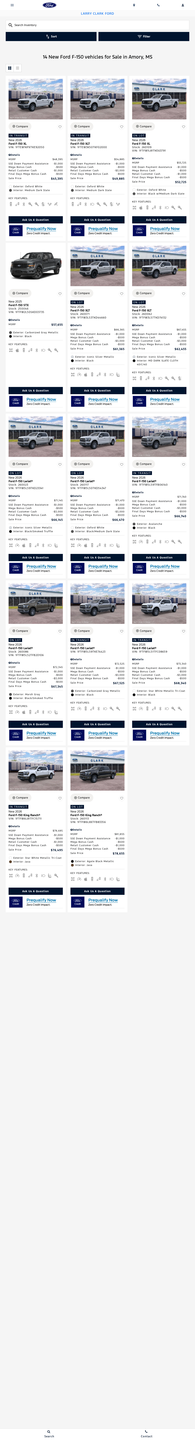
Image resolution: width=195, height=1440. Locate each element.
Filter (146, 36)
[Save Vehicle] (60, 127)
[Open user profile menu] (183, 5)
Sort (54, 36)
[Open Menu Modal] (12, 5)
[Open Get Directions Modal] (134, 5)
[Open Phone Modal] (158, 5)
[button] (36, 219)
